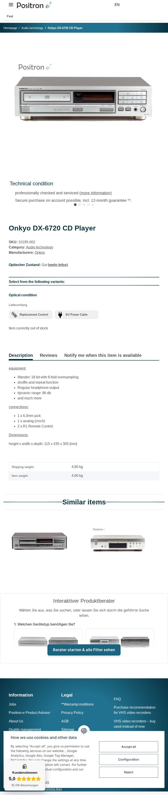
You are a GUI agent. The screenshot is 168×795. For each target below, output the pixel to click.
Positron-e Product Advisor (29, 713)
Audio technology (39, 247)
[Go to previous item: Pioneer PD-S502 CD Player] (150, 28)
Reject (128, 772)
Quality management (25, 729)
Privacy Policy (72, 713)
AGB (65, 721)
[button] (131, 4)
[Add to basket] (12, 42)
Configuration (128, 759)
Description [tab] (21, 355)
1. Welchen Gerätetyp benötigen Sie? (44, 624)
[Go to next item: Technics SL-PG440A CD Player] (159, 28)
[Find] (159, 16)
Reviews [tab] (48, 355)
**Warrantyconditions (77, 704)
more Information (95, 193)
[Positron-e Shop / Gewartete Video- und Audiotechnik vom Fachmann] (34, 5)
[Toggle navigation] (11, 2)
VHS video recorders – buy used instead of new (135, 723)
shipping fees (53, 789)
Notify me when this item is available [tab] (103, 355)
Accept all (128, 747)
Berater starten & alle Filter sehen (84, 649)
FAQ (117, 699)
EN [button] (117, 5)
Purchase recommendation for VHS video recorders (135, 710)
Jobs (12, 704)
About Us (16, 721)
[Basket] (152, 4)
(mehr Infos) (58, 265)
